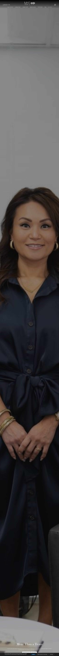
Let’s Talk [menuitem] (49, 7)
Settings (51, 654)
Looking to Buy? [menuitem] (17, 7)
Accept (33, 654)
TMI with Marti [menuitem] (40, 7)
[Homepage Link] (29, 3)
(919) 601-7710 (7, 4)
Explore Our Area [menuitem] (33, 7)
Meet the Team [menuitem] (10, 7)
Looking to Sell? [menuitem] (25, 7)
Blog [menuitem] (45, 7)
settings (6, 655)
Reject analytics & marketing (42, 654)
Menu (55, 5)
